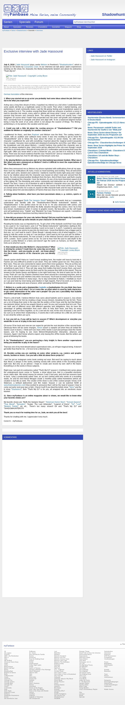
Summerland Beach (85, 654)
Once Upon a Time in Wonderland (65, 674)
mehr (116, 187)
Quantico (57, 686)
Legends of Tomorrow (36, 697)
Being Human (8, 666)
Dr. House (32, 653)
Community (8, 688)
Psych (56, 683)
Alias (5, 659)
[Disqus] (42, 479)
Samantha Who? (59, 691)
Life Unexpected (34, 698)
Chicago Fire (8, 680)
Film (80, 692)
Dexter (6, 697)
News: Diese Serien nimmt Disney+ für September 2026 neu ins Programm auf (105, 134)
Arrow (6, 665)
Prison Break (58, 680)
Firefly (31, 662)
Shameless (16, 389)
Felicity (31, 660)
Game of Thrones (34, 668)
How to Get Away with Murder (38, 691)
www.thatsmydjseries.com (14, 385)
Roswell (56, 689)
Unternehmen (108, 677)
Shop (105, 666)
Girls (30, 674)
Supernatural (83, 656)
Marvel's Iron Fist (59, 657)
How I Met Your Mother (36, 689)
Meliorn (44, 65)
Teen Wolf (82, 660)
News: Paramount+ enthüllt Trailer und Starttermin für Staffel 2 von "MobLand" (105, 129)
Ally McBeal (8, 660)
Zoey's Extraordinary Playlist (88, 689)
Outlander (57, 677)
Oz (73, 404)
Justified (32, 694)
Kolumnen (107, 654)
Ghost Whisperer (34, 671)
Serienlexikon (108, 651)
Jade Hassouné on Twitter (101, 56)
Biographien (108, 663)
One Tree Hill (58, 675)
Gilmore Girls (33, 672)
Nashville (57, 665)
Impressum (107, 686)
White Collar (83, 686)
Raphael (35, 135)
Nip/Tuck (57, 668)
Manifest (57, 654)
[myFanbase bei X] (108, 221)
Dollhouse (32, 651)
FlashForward (33, 663)
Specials (24, 22)
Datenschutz (108, 683)
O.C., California (59, 669)
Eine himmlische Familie (37, 654)
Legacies (32, 695)
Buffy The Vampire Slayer (35, 200)
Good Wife (32, 677)
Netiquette (107, 680)
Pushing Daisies (59, 685)
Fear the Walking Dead (36, 659)
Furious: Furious (104, 193)
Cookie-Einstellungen (111, 685)
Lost (78, 404)
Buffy (6, 674)
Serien (13, 30)
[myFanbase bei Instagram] (116, 221)
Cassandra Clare (31, 67)
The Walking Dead (85, 674)
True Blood (9, 404)
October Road (58, 671)
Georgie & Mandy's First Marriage (40, 669)
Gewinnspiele (108, 665)
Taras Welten (83, 659)
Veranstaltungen (109, 659)
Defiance (7, 694)
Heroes (31, 685)
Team (106, 674)
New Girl (57, 666)
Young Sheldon (84, 688)
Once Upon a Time (60, 672)
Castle (6, 677)
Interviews (39, 30)
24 (5, 651)
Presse (106, 675)
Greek (31, 682)
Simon (39, 328)
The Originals (83, 671)
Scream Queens (73, 402)
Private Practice (59, 682)
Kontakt (106, 669)
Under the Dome (84, 680)
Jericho (31, 692)
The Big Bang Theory (86, 665)
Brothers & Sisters (10, 672)
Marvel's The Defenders (62, 662)
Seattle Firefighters (60, 694)
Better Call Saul (9, 668)
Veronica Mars (83, 685)
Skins (72, 387)
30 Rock (7, 654)
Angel (6, 663)
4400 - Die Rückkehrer (11, 656)
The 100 (81, 663)
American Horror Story (55, 402)
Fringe (31, 666)
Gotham (31, 680)
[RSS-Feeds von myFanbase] (94, 221)
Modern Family (11, 406)
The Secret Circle (84, 672)
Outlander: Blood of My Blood (63, 679)
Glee (30, 675)
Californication (8, 675)
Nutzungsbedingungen (111, 682)
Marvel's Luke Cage (60, 660)
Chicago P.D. (8, 685)
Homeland (32, 686)
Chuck (6, 686)
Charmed (7, 679)
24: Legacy (7, 653)
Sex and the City (59, 695)
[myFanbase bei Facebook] (101, 221)
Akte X (6, 657)
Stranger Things (84, 651)
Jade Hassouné (22, 65)
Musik (81, 695)
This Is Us (82, 675)
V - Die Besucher (84, 682)
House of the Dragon (36, 688)
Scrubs (56, 692)
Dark (5, 689)
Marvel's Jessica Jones (61, 659)
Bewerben (107, 671)
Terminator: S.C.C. (85, 662)
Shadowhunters (22, 30)
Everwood (32, 657)
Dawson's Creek (9, 692)
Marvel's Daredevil (60, 656)
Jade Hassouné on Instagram (103, 60)
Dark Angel (7, 691)
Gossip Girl (32, 679)
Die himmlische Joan (11, 698)
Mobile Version (109, 689)
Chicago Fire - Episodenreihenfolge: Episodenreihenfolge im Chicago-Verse (104, 162)
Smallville (57, 698)
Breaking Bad (8, 671)
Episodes (21, 404)
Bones (6, 669)
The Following (83, 669)
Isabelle (42, 287)
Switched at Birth (84, 657)
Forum (39, 22)
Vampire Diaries (84, 683)
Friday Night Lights (35, 665)
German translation (12, 94)
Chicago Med (8, 683)
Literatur (81, 694)
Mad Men (57, 653)
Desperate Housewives (11, 695)
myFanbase (6, 30)
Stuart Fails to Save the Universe (89, 653)
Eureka (31, 656)
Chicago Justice (9, 682)
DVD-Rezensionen (110, 656)
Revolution (57, 688)
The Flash (82, 668)
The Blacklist (83, 666)
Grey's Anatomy (34, 683)
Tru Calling (82, 677)
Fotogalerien (108, 657)
